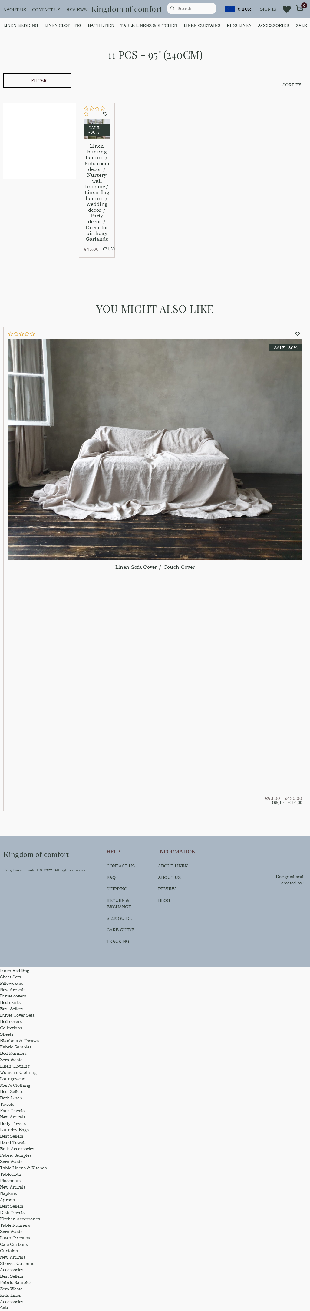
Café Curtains (14, 1244)
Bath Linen (101, 25)
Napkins (8, 1193)
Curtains (9, 1250)
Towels (7, 1104)
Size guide (119, 918)
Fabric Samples (15, 1047)
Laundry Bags (14, 1129)
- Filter (37, 80)
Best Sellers (11, 1008)
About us (14, 9)
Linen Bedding (20, 25)
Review (167, 889)
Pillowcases (11, 983)
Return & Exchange (119, 903)
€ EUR (244, 9)
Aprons (7, 1199)
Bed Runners (13, 1053)
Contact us (46, 9)
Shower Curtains (17, 1263)
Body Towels (13, 1123)
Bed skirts (10, 1002)
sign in (268, 9)
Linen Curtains (202, 25)
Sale (301, 25)
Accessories (273, 25)
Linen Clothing (63, 25)
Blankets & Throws (19, 1040)
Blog (164, 900)
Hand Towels (13, 1142)
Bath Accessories (17, 1149)
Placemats (10, 1180)
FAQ (111, 877)
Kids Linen (239, 25)
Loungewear (12, 1078)
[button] (106, 114)
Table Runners (15, 1225)
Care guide (120, 930)
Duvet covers (13, 996)
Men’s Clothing (15, 1085)
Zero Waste (11, 1059)
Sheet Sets (10, 977)
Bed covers (11, 1021)
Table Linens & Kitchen (148, 25)
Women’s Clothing (18, 1072)
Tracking (118, 941)
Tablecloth (10, 1174)
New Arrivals (12, 989)
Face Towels (12, 1110)
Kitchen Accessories (20, 1219)
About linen (173, 866)
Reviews (76, 9)
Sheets (6, 1034)
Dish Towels (12, 1212)
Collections (11, 1028)
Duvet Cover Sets (17, 1015)
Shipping (117, 889)
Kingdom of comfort (127, 9)
